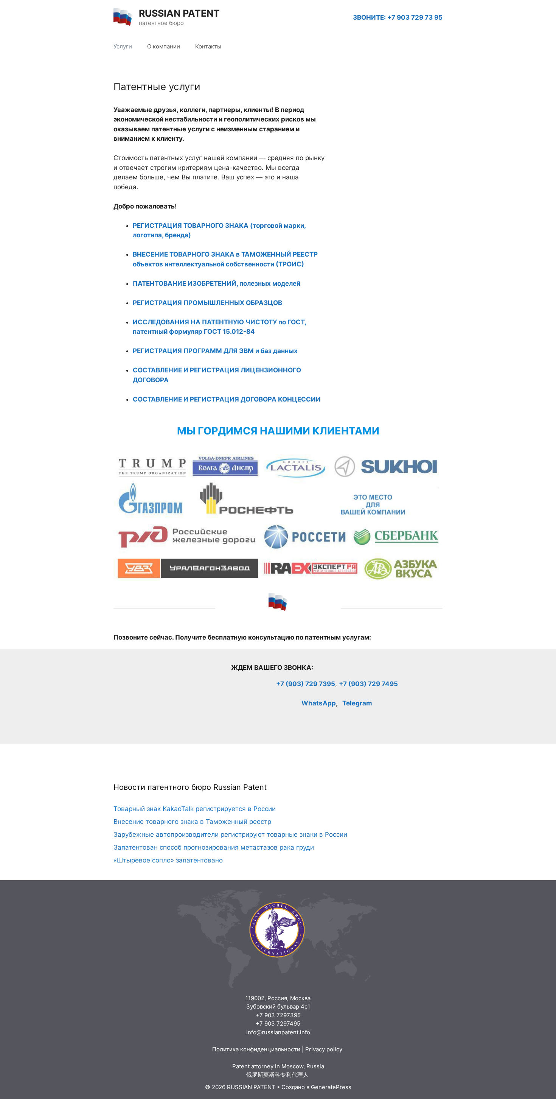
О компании (163, 46)
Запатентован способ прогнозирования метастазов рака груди (213, 847)
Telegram (357, 703)
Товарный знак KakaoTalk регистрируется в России (194, 809)
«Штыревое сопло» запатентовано (168, 860)
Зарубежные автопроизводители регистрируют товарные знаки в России (230, 834)
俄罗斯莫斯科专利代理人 (278, 1074)
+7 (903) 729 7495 (368, 684)
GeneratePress (331, 1087)
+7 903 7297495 (278, 1023)
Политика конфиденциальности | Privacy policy (278, 1049)
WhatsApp (318, 703)
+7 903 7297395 (278, 1015)
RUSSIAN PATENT (179, 13)
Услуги (122, 46)
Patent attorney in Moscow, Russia (278, 1066)
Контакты (208, 46)
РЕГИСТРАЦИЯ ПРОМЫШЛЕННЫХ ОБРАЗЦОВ (207, 303)
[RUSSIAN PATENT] (122, 17)
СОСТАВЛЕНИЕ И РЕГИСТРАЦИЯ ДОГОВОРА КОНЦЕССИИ (227, 399)
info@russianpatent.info (278, 1032)
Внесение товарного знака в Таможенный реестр (192, 821)
